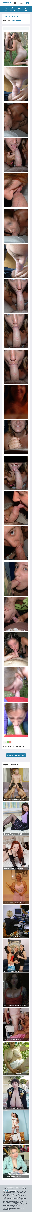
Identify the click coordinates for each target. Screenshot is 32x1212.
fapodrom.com (8, 3)
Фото (19, 10)
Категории (12, 10)
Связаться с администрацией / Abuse (13, 1187)
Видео (25, 10)
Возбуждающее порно (9, 1190)
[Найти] (27, 3)
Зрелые (13, 20)
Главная (6, 10)
